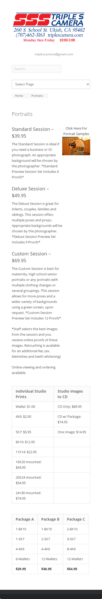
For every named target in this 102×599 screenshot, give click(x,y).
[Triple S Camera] (51, 43)
